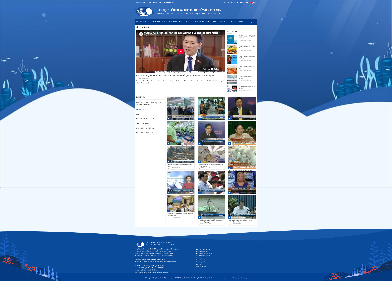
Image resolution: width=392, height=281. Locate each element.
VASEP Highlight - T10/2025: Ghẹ (247, 67)
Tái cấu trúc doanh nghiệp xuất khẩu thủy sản (180, 165)
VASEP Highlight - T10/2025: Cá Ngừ (247, 87)
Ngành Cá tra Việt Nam (145, 128)
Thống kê (188, 22)
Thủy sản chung (142, 123)
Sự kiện (240, 22)
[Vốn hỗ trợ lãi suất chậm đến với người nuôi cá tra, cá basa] (211, 207)
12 (221, 222)
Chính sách (141, 109)
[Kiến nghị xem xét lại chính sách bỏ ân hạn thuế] (180, 182)
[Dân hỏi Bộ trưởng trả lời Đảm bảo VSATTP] (211, 133)
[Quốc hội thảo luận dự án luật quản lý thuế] (211, 182)
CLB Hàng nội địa (169, 2)
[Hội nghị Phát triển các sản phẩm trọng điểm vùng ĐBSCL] (242, 207)
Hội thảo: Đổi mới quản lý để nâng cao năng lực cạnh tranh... (180, 214)
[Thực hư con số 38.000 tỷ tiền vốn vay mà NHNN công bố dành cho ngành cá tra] (180, 133)
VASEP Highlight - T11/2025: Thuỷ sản (247, 37)
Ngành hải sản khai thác (146, 119)
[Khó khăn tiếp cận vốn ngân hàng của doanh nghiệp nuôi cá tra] (242, 133)
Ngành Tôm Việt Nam (144, 133)
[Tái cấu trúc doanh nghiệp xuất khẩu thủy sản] (180, 154)
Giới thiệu (143, 22)
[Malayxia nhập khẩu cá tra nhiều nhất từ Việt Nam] (242, 157)
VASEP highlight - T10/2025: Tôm (247, 47)
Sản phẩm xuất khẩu (158, 22)
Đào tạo (149, 2)
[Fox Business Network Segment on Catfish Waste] (242, 182)
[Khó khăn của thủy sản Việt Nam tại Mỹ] (180, 108)
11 (216, 222)
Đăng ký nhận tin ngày (231, 2)
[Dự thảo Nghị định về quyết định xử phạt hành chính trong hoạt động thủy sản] (211, 108)
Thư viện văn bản (175, 22)
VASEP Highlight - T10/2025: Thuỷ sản (247, 57)
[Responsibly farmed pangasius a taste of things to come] (211, 154)
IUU (137, 114)
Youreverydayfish (140, 2)
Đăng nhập (245, 2)
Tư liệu (231, 22)
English (255, 2)
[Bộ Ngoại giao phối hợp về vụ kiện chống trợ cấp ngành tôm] (242, 108)
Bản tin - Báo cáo (219, 22)
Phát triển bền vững (202, 22)
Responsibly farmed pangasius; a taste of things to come (211, 165)
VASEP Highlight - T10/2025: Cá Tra (247, 77)
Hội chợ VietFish (157, 2)
